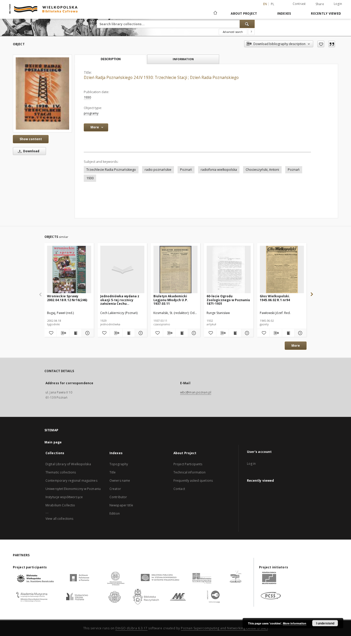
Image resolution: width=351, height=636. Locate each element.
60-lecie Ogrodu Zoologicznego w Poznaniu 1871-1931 (228, 300)
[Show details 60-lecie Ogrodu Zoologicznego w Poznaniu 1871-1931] (247, 333)
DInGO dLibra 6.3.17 (131, 628)
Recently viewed (326, 13)
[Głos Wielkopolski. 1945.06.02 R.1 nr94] (282, 269)
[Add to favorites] (320, 44)
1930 (87, 97)
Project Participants (187, 464)
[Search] (247, 24)
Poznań (186, 169)
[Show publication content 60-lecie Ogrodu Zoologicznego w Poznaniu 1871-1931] (235, 333)
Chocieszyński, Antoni (262, 169)
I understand (325, 623)
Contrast (299, 4)
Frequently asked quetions (193, 480)
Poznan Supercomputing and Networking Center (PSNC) (224, 628)
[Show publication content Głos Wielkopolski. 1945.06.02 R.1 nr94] (288, 333)
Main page (53, 442)
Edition (114, 513)
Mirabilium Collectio (60, 505)
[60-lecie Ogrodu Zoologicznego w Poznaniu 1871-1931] (229, 269)
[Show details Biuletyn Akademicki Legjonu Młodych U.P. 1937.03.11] (193, 333)
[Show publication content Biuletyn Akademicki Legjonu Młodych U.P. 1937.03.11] (182, 333)
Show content (31, 139)
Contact (179, 489)
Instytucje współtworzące (64, 497)
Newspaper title (121, 505)
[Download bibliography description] (63, 333)
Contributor (118, 497)
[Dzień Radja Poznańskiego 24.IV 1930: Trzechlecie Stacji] (42, 93)
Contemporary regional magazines (71, 480)
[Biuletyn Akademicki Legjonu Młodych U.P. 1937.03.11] (175, 269)
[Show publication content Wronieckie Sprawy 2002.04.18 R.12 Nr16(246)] (75, 333)
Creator (115, 489)
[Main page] (215, 13)
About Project (244, 13)
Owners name (119, 480)
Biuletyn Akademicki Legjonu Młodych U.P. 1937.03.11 (170, 300)
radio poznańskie (158, 169)
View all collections (59, 518)
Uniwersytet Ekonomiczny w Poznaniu (73, 489)
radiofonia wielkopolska (219, 169)
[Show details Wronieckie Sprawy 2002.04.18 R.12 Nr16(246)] (87, 333)
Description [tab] (111, 59)
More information (294, 623)
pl (272, 4)
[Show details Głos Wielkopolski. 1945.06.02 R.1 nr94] (300, 333)
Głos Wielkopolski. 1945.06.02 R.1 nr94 (275, 298)
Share (320, 4)
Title (112, 472)
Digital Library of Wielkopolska (68, 464)
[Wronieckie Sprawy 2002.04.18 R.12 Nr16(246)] (69, 269)
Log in (251, 463)
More (295, 345)
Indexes (284, 13)
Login (338, 4)
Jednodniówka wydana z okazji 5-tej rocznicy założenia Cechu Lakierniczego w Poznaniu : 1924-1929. (121, 300)
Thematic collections (60, 472)
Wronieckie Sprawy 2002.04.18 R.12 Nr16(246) (67, 298)
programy (91, 113)
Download (30, 151)
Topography (118, 464)
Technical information (189, 472)
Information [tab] (183, 59)
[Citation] (331, 44)
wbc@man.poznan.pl (195, 392)
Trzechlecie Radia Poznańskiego (111, 169)
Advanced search (233, 32)
